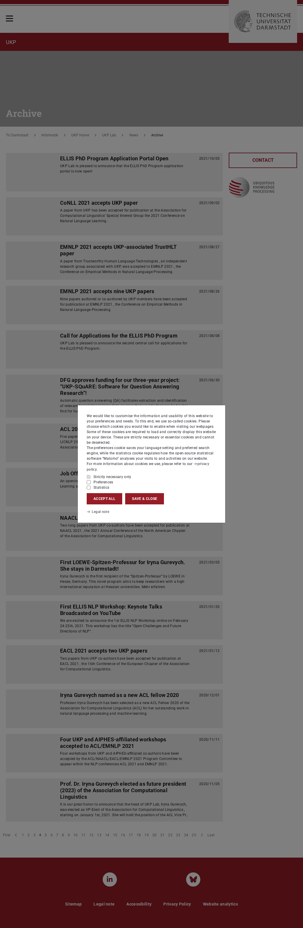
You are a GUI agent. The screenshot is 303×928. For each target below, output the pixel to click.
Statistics (101, 487)
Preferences (103, 482)
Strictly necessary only (112, 477)
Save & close (144, 499)
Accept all (104, 499)
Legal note (100, 512)
